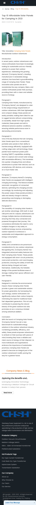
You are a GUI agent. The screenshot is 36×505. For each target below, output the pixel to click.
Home (7, 9)
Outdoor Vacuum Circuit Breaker (14, 439)
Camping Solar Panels (22, 51)
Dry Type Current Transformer (13, 458)
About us (5, 477)
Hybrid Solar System (9, 464)
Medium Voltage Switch (10, 442)
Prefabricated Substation (11, 449)
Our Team (5, 483)
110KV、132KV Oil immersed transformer (16, 446)
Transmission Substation (11, 468)
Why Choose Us (7, 480)
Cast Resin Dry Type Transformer (14, 461)
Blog (12, 9)
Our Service (6, 486)
